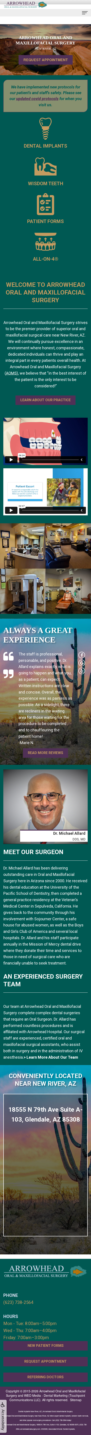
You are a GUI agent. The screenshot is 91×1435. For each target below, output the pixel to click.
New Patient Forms (46, 1345)
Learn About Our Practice (45, 400)
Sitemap (76, 1400)
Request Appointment (45, 59)
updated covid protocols (37, 98)
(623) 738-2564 (18, 1302)
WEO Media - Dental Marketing (46, 1395)
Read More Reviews (45, 753)
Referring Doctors (45, 1377)
